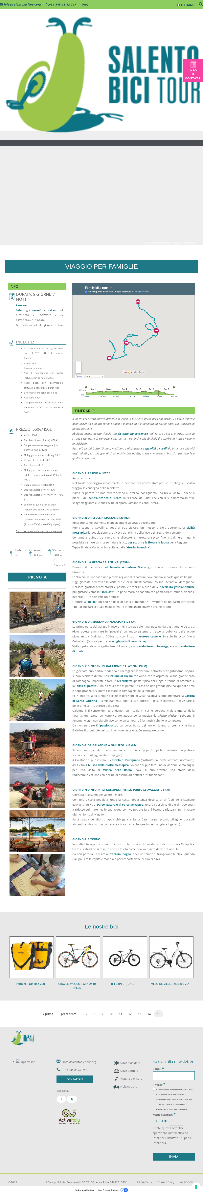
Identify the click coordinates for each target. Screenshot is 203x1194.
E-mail (158, 1068)
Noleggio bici (129, 1086)
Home (146, 242)
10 (111, 1014)
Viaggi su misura (131, 1078)
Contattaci (74, 1079)
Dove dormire (129, 1071)
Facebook (186, 1182)
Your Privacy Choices (108, 1190)
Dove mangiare (130, 1063)
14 (149, 1014)
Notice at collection (84, 1190)
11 (120, 1014)
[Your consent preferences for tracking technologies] (196, 1187)
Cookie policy (164, 1182)
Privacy (159, 1084)
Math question (164, 1114)
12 (130, 1014)
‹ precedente (67, 1014)
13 (139, 1014)
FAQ (85, 4)
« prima (48, 1014)
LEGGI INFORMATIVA (177, 1109)
